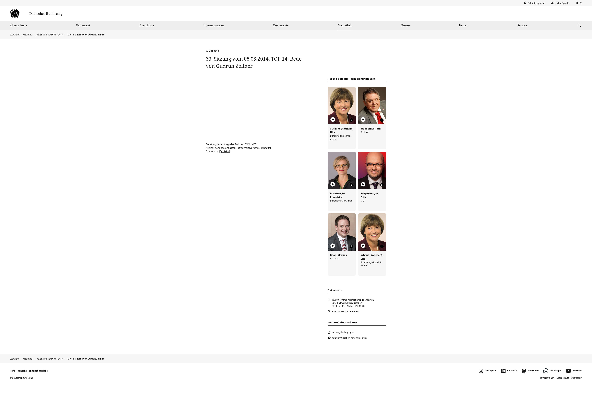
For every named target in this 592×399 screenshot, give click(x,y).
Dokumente (281, 25)
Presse (405, 25)
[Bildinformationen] (351, 120)
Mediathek (345, 25)
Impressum (576, 377)
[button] (578, 3)
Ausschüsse (146, 25)
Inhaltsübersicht (38, 370)
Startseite (14, 34)
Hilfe (12, 370)
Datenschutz (563, 377)
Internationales (214, 25)
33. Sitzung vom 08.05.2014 (50, 34)
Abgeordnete (18, 25)
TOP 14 (70, 34)
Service (522, 25)
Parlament (83, 25)
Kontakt (22, 370)
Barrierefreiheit (547, 377)
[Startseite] (36, 13)
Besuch (463, 25)
